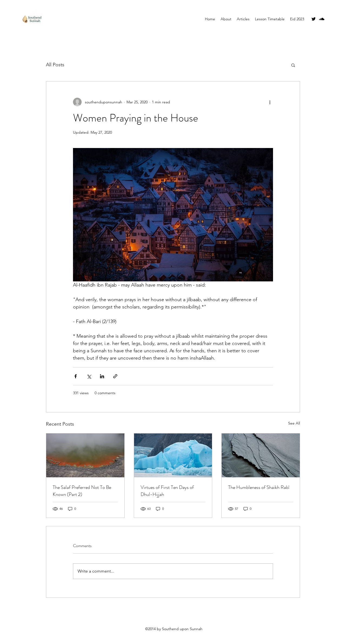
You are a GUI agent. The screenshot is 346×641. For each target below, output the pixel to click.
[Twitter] (313, 19)
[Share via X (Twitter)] (88, 376)
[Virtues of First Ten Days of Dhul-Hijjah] (173, 455)
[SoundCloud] (321, 19)
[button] (293, 65)
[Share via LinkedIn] (102, 376)
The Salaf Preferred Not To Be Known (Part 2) (82, 491)
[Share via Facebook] (75, 376)
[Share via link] (115, 376)
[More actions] (270, 102)
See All (294, 423)
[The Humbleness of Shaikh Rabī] (261, 455)
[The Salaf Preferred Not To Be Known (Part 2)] (85, 455)
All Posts (55, 65)
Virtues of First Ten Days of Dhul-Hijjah (167, 491)
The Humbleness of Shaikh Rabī (258, 487)
